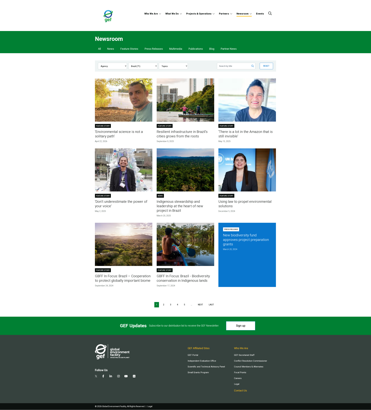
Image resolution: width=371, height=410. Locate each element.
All (99, 49)
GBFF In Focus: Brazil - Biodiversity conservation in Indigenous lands (183, 278)
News (110, 49)
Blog (211, 49)
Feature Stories (129, 49)
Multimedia (175, 49)
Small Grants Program (198, 372)
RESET (266, 66)
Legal (236, 384)
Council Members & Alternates (248, 366)
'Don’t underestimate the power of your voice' (121, 204)
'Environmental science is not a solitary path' (119, 134)
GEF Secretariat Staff (244, 355)
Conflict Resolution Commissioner (250, 360)
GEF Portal (193, 355)
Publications (196, 49)
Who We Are (151, 14)
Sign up (240, 326)
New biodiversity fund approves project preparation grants (246, 240)
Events (260, 14)
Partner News (229, 49)
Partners (224, 14)
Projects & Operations (198, 14)
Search (270, 13)
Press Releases (154, 49)
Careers (238, 378)
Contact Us (240, 391)
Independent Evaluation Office (202, 360)
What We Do (172, 14)
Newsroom (243, 14)
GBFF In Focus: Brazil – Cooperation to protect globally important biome (123, 278)
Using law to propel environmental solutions (245, 204)
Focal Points (240, 372)
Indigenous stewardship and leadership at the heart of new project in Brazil (180, 206)
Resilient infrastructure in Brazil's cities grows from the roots (182, 134)
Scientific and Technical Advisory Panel (206, 366)
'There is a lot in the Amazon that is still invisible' (245, 134)
